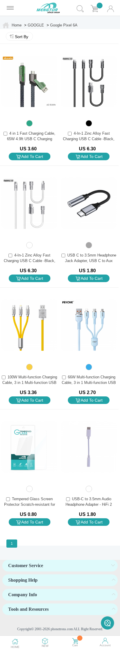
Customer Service (25, 565)
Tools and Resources (28, 609)
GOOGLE (36, 25)
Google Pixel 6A (63, 25)
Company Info (22, 594)
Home (17, 25)
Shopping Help (23, 580)
